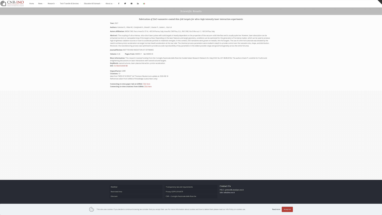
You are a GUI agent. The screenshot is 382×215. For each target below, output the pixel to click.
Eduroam (114, 196)
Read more (276, 209)
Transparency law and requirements (179, 187)
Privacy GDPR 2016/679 (174, 192)
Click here (146, 84)
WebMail (114, 187)
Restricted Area (116, 192)
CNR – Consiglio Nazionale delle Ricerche (181, 196)
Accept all (287, 209)
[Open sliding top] (380, 2)
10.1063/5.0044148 (121, 66)
